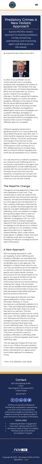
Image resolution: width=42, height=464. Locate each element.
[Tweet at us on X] (17, 400)
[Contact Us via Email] (29, 400)
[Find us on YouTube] (25, 400)
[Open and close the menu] (31, 5)
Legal (26, 460)
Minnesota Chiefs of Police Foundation (23, 428)
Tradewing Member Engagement (23, 424)
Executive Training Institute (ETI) (23, 426)
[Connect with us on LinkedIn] (21, 400)
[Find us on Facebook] (12, 400)
